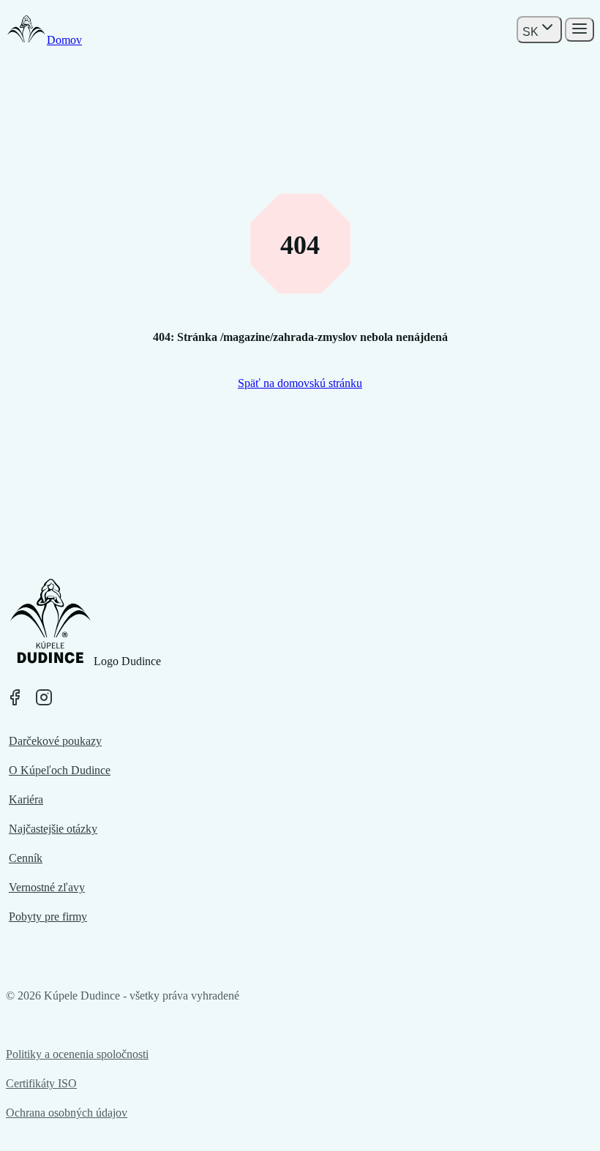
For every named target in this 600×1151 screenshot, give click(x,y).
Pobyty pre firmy (48, 916)
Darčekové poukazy (55, 741)
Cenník (25, 858)
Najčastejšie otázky (53, 828)
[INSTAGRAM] (44, 697)
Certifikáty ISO (41, 1083)
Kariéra (26, 799)
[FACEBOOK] (14, 697)
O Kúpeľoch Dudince (59, 770)
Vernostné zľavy (47, 887)
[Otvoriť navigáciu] (579, 30)
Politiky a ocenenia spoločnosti (77, 1054)
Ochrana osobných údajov (66, 1112)
